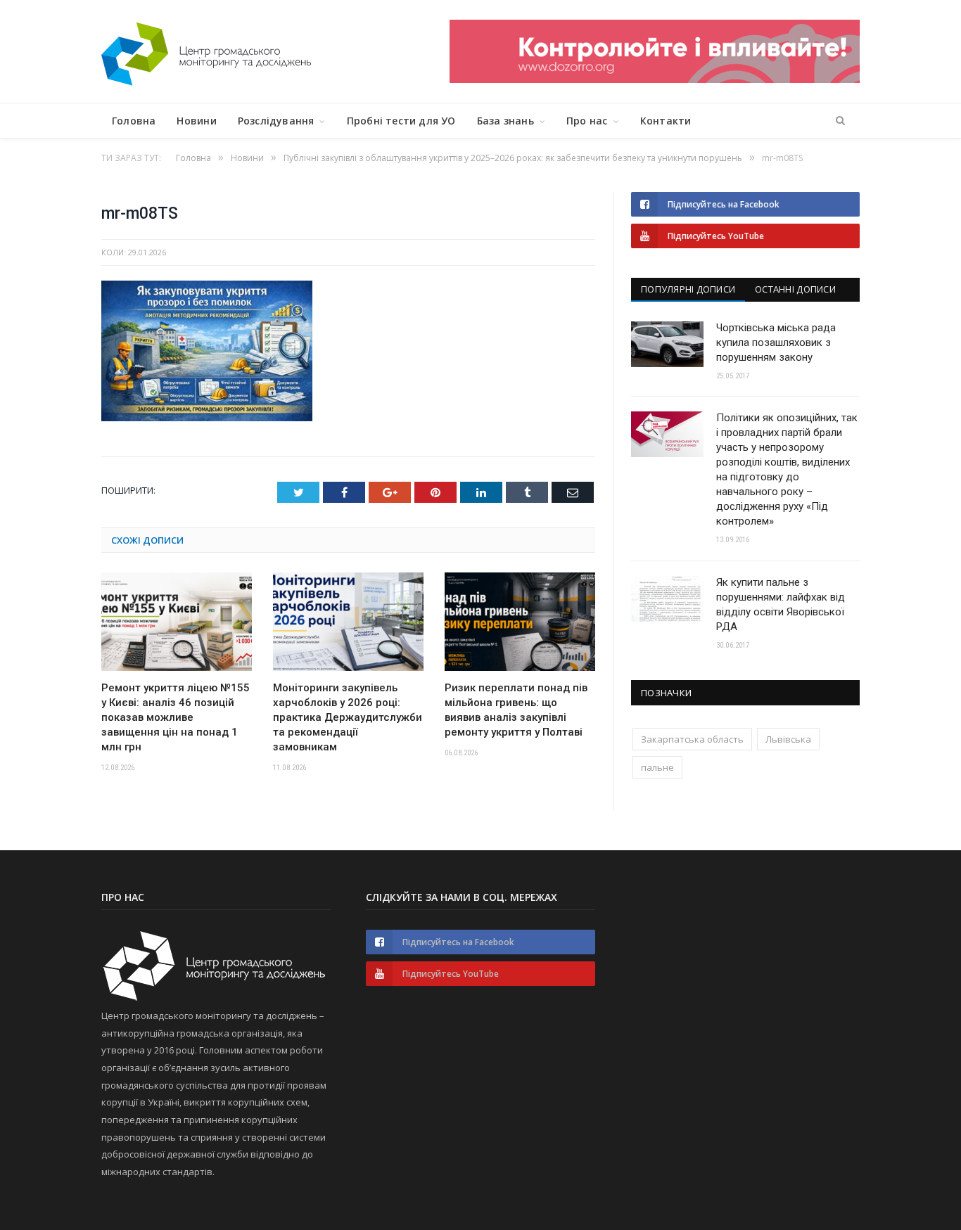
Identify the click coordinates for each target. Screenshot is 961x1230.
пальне (657, 767)
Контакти (666, 120)
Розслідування (276, 120)
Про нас (586, 120)
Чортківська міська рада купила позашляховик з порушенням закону (776, 342)
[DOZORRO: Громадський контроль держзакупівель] (655, 79)
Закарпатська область (692, 739)
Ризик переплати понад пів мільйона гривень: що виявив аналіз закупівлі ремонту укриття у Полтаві (516, 709)
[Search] (840, 121)
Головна (133, 120)
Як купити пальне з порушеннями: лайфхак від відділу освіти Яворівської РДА (780, 604)
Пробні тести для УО (401, 120)
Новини (196, 120)
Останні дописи (795, 289)
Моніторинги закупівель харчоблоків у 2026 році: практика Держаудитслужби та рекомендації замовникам (347, 717)
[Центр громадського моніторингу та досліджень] (206, 51)
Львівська (788, 739)
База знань (505, 120)
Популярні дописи (688, 289)
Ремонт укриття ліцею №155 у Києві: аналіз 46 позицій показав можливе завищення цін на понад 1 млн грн (175, 717)
